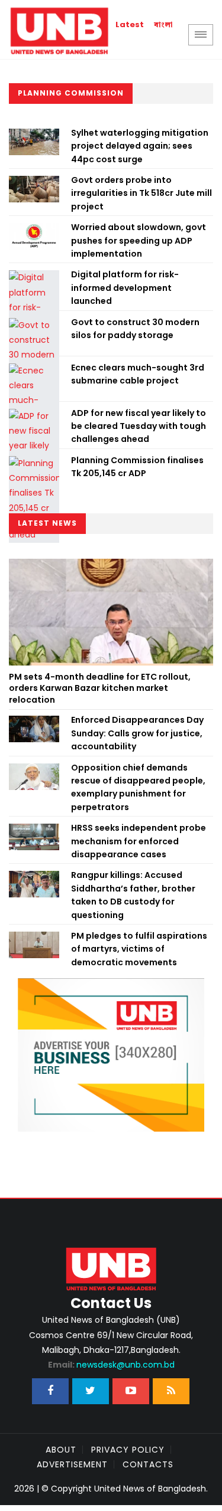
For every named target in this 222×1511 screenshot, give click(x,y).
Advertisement (72, 1464)
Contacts (148, 1464)
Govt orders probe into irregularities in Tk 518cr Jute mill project (141, 193)
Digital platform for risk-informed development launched (125, 287)
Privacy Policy (128, 1450)
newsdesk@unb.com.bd (111, 1365)
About (61, 1450)
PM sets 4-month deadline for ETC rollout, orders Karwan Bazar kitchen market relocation (100, 688)
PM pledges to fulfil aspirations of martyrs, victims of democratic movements (139, 949)
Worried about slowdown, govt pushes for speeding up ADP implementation (138, 240)
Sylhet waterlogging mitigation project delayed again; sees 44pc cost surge (139, 146)
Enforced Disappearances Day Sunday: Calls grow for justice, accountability (137, 733)
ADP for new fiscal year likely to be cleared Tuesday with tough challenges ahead (138, 426)
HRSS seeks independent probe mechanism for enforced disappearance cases (138, 841)
